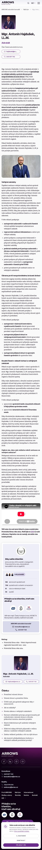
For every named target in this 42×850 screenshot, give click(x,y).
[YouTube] (22, 761)
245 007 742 (32, 681)
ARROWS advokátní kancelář (11, 9)
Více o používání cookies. (21, 831)
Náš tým (26, 9)
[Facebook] (4, 761)
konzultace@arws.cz (22, 627)
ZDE (32, 532)
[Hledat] (28, 3)
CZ (32, 3)
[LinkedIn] (10, 761)
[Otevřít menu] (38, 3)
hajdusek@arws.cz (14, 681)
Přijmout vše (21, 845)
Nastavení (22, 836)
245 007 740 (22, 630)
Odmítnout (21, 840)
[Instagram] (16, 761)
